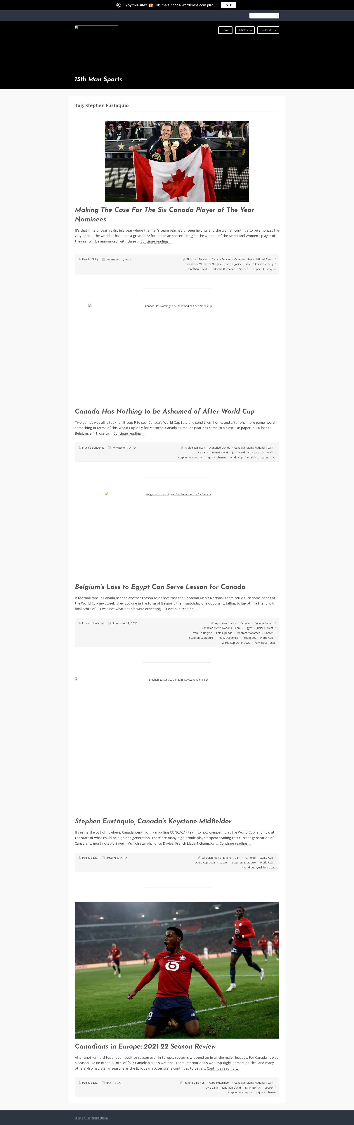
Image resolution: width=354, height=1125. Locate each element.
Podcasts (267, 30)
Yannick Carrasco (265, 642)
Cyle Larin (202, 452)
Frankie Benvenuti (93, 447)
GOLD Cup (266, 857)
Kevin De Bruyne (201, 633)
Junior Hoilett (264, 628)
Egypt (248, 628)
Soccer (243, 269)
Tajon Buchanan (216, 457)
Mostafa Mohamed (249, 633)
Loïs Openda (224, 633)
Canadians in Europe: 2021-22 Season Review (145, 1047)
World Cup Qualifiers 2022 (259, 867)
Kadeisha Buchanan (223, 269)
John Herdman (241, 452)
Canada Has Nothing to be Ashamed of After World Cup (165, 412)
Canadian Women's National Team (208, 264)
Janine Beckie (243, 264)
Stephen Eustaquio (264, 269)
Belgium (245, 623)
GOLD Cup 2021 (205, 862)
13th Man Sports (98, 79)
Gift (228, 5)
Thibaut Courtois (227, 637)
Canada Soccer (221, 259)
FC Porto (250, 857)
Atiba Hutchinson (219, 1082)
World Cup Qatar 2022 (261, 457)
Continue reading (156, 241)
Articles (243, 30)
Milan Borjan (253, 1087)
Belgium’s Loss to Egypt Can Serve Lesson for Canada (160, 587)
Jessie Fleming (264, 264)
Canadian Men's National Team (253, 259)
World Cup (236, 457)
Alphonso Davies (197, 259)
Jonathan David (197, 269)
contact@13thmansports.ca (91, 1117)
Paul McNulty (90, 259)
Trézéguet (249, 637)
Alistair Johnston (195, 447)
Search (276, 15)
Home (225, 30)
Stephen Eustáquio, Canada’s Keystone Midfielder (153, 821)
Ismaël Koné (220, 452)
